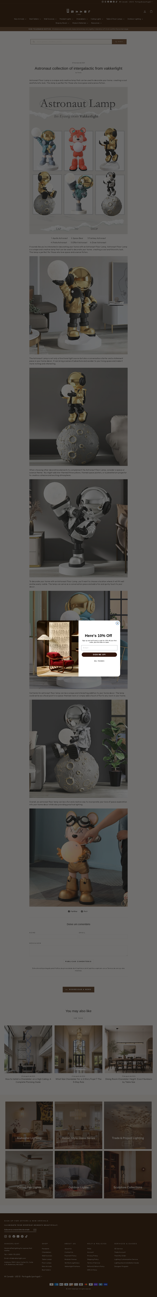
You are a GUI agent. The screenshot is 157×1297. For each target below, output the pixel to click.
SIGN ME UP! (99, 654)
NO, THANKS (99, 661)
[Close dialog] (117, 623)
